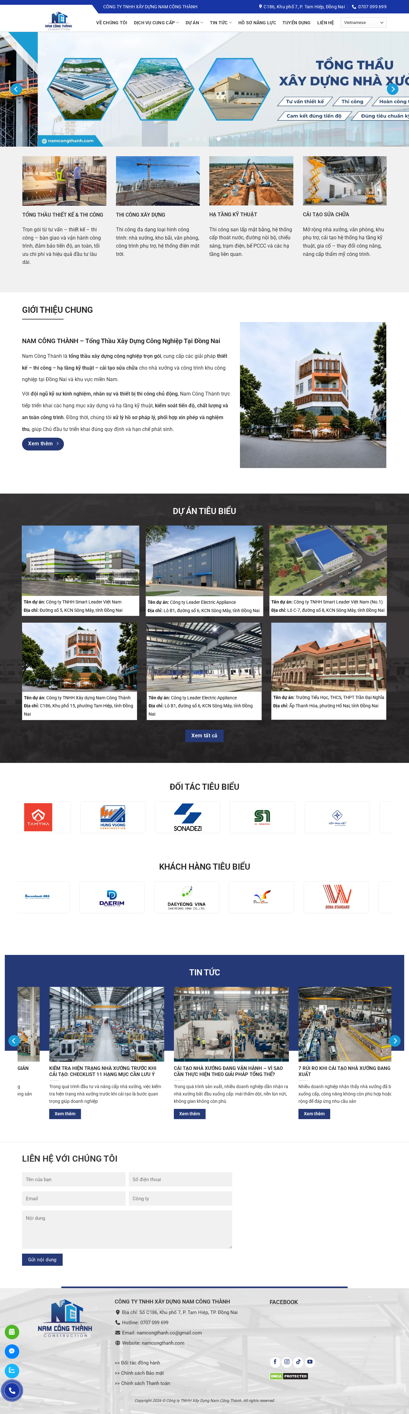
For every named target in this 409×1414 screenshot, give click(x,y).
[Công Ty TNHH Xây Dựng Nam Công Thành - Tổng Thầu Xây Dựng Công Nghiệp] (70, 21)
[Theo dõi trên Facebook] (275, 1362)
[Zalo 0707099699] (12, 1371)
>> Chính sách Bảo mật (139, 1373)
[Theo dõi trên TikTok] (298, 1362)
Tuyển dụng (296, 22)
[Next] (392, 89)
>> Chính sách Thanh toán (142, 1384)
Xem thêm (149, 1114)
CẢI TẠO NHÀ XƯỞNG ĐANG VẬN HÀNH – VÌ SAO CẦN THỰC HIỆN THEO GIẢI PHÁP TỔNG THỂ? (63, 1071)
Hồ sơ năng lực (257, 22)
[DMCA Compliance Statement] (289, 1376)
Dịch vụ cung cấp (154, 22)
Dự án (192, 22)
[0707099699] (12, 1390)
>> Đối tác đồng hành (137, 1363)
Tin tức (219, 22)
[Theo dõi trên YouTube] (310, 1362)
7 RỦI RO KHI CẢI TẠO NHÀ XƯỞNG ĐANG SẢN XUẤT (184, 1071)
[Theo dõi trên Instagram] (287, 1362)
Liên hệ (325, 22)
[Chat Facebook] (12, 1351)
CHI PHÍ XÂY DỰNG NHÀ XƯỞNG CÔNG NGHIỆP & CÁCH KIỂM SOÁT (312, 1071)
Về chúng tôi (111, 22)
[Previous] (16, 89)
